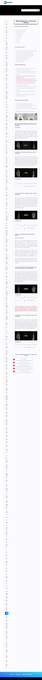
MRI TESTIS (7, 377)
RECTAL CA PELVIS (7, 343)
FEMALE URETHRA (7, 348)
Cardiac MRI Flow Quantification (7, 233)
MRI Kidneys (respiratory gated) (7, 256)
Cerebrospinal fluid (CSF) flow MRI (7, 77)
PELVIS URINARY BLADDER (7, 338)
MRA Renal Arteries (7, 263)
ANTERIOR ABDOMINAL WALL (7, 353)
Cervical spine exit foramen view (7, 151)
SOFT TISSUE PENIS (7, 373)
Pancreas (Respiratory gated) (7, 305)
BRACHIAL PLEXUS (7, 171)
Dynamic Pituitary (7, 106)
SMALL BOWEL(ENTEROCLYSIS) (7, 318)
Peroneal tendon (7, 546)
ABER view (6, 568)
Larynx (7, 137)
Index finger (7, 597)
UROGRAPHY (7, 523)
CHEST (7, 185)
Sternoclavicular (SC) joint (7, 204)
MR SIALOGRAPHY (7, 141)
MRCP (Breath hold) (7, 288)
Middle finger (7, 594)
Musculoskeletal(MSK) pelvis (7, 475)
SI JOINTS (7, 517)
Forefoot (7, 552)
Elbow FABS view (7, 577)
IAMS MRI (6, 38)
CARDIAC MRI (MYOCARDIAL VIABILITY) (7, 219)
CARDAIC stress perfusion (7, 226)
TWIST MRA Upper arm (7, 609)
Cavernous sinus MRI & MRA (7, 70)
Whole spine (7, 621)
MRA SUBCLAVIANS (7, 175)
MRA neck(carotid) (7, 167)
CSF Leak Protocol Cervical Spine (7, 159)
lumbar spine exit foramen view (7, 507)
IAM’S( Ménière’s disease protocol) (7, 50)
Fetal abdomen (7, 446)
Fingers (7, 589)
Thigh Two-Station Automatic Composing (7, 531)
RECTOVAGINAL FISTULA (7, 451)
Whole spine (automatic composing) (7, 626)
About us (12, 674)
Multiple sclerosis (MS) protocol (7, 644)
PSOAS (7, 492)
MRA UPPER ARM (7, 604)
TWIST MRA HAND (7, 617)
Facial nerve (7, 128)
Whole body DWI (7, 661)
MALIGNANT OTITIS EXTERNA (7, 57)
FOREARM (7, 581)
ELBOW (7, 574)
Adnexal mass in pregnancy (7, 430)
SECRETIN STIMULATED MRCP (7, 312)
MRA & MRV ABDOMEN (7, 324)
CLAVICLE (7, 209)
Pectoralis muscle (7, 189)
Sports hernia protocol (7, 496)
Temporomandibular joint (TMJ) (7, 118)
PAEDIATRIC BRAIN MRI (7, 32)
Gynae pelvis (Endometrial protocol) (7, 382)
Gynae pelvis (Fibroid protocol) (7, 391)
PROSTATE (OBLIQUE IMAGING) (7, 367)
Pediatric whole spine (7, 632)
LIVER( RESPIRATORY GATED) (7, 283)
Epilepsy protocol (7, 112)
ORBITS (7, 35)
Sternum (7, 199)
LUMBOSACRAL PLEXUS (7, 513)
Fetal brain (7, 439)
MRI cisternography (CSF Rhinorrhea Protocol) (7, 95)
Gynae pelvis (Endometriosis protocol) (7, 422)
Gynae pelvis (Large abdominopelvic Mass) (7, 398)
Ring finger (7, 600)
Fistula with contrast (7, 461)
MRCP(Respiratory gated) (7, 293)
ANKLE (7, 542)
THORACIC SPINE (7, 212)
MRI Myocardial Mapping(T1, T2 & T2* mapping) (7, 242)
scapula (7, 559)
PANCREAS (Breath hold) (7, 299)
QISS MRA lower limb (7, 656)
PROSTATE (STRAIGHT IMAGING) (7, 360)
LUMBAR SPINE (7, 501)
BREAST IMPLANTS (7, 332)
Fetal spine (7, 442)
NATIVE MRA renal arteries (7, 268)
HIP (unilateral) (7, 485)
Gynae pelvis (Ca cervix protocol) (7, 415)
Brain (6, 21)
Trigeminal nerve (7, 124)
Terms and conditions (27, 674)
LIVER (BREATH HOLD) (7, 278)
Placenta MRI (7, 436)
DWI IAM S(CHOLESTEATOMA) (7, 42)
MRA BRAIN (6, 24)
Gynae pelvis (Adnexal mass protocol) (7, 406)
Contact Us (18, 674)
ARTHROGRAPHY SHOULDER (7, 563)
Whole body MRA (7, 665)
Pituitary (7, 102)
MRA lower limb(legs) (7, 651)
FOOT (6, 549)
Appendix (7, 471)
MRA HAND (6, 613)
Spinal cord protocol (7, 637)
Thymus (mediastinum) (7, 194)
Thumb (7, 591)
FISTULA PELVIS (7, 456)
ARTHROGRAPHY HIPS (7, 489)
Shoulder (7, 556)
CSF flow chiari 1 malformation (7, 86)
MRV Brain (6, 27)
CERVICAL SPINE (7, 145)
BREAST (7, 328)
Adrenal (7, 273)
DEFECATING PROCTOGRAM (7, 466)
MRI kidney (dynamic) (7, 250)
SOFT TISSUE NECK (7, 133)
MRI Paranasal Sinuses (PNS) (7, 63)
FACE (6, 130)
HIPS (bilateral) (7, 480)
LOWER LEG (7, 540)
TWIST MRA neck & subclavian (7, 181)
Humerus (7, 572)
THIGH (7, 525)
